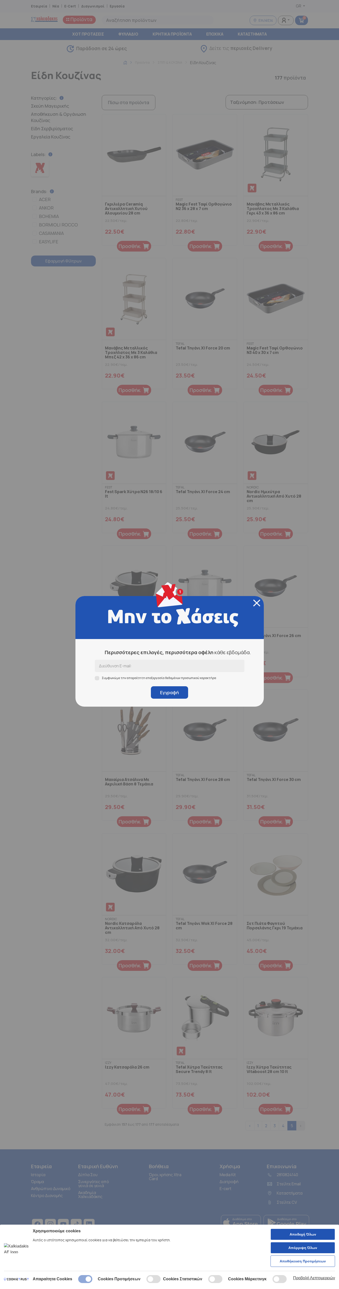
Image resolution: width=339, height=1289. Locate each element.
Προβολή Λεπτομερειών (314, 1278)
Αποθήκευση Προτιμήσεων (303, 1261)
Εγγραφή (169, 692)
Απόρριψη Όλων (302, 1248)
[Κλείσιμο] (256, 603)
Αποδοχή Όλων (303, 1234)
